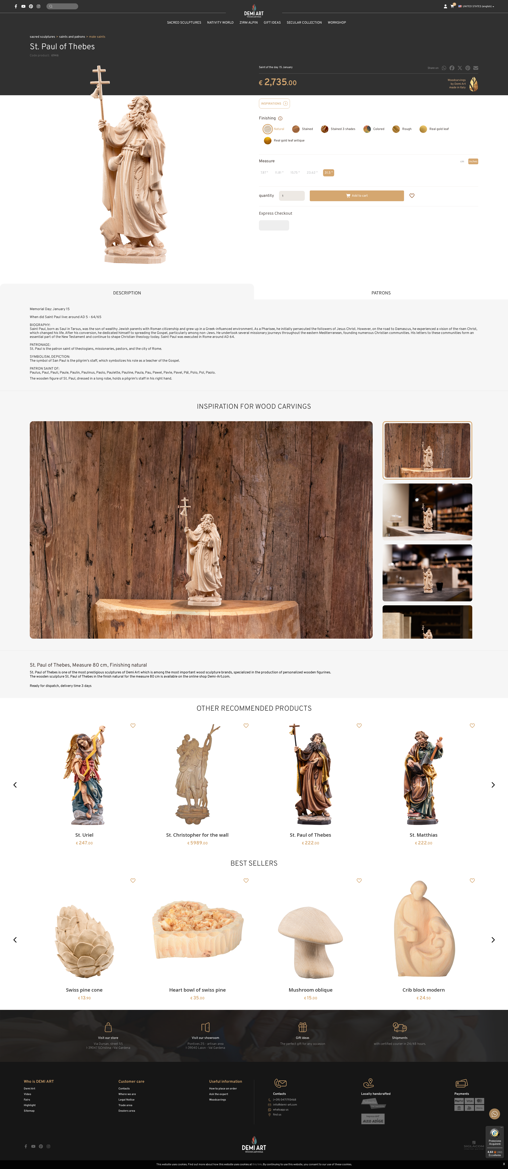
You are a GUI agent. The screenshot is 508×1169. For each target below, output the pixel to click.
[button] (15, 784)
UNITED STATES (477, 6)
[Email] (475, 67)
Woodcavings (217, 1100)
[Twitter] (459, 67)
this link (257, 1164)
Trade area (125, 1105)
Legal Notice (126, 1100)
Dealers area (126, 1111)
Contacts (124, 1088)
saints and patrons (72, 37)
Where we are (127, 1094)
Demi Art (29, 1088)
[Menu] (501, 1128)
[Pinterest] (467, 67)
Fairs (27, 1100)
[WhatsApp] (444, 67)
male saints (97, 37)
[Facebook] (451, 67)
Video (27, 1094)
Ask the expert (218, 1094)
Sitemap (29, 1111)
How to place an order (223, 1088)
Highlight (30, 1105)
